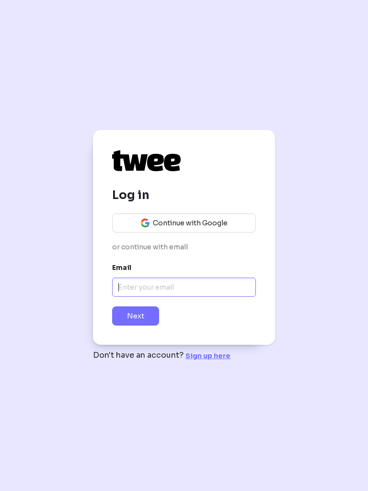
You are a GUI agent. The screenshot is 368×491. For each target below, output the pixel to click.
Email (121, 267)
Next (135, 316)
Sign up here (207, 355)
